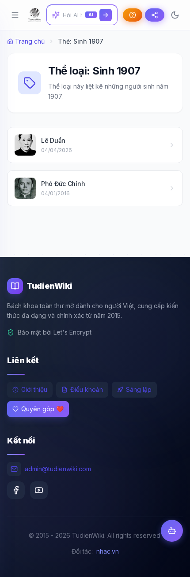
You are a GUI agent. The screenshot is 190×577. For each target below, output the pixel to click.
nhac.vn (107, 551)
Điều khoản (86, 389)
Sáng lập (139, 389)
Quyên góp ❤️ (42, 409)
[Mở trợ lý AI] (172, 531)
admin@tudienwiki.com (58, 469)
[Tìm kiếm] (105, 15)
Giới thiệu (34, 389)
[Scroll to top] (166, 562)
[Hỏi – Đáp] (132, 15)
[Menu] (15, 15)
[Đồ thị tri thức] (154, 15)
